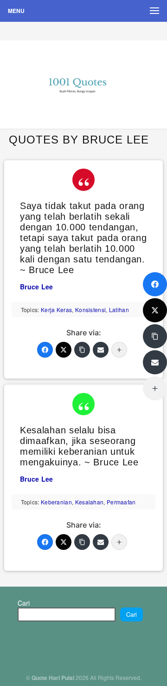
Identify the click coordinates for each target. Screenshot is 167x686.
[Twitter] (63, 350)
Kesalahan (89, 502)
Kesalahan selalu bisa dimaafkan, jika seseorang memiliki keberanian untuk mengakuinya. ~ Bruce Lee (79, 446)
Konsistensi (90, 310)
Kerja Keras (56, 310)
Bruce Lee (36, 286)
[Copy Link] (82, 350)
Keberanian (56, 502)
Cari (24, 603)
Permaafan (121, 502)
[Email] (101, 350)
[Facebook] (45, 350)
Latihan (119, 310)
